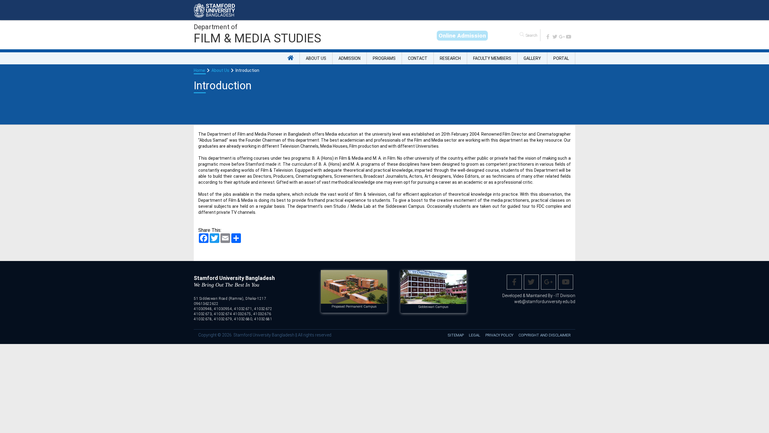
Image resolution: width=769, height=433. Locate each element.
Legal (474, 335)
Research (450, 58)
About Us (316, 58)
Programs (384, 58)
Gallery (532, 58)
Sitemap (456, 335)
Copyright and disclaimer (544, 335)
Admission (349, 58)
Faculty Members (492, 58)
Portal (561, 58)
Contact (417, 58)
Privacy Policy (499, 335)
